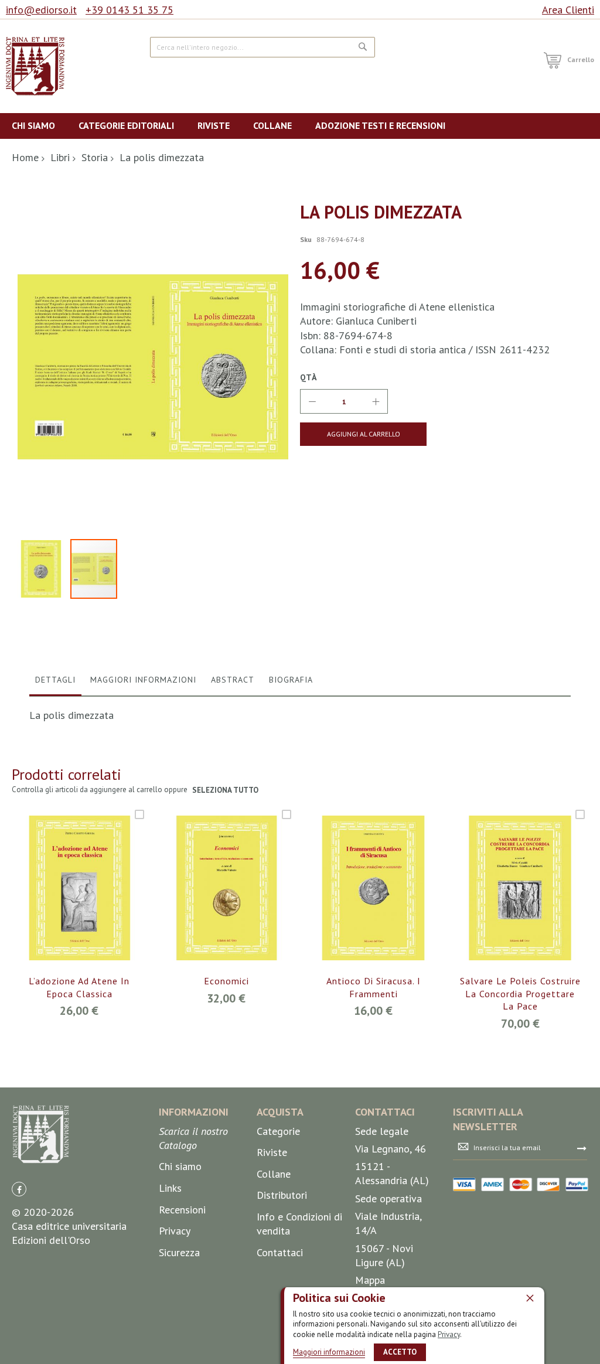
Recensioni (182, 1209)
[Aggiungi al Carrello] (65, 903)
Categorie (278, 1131)
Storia (94, 157)
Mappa (370, 1280)
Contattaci (280, 1252)
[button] (44, 569)
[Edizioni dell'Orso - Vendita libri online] (35, 66)
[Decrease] (312, 401)
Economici (226, 981)
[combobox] (262, 47)
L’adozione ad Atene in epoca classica (79, 987)
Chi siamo (180, 1166)
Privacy (449, 1334)
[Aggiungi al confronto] (93, 903)
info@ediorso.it (41, 9)
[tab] (55, 682)
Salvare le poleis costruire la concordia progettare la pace (520, 993)
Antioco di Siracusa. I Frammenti (373, 987)
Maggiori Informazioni (143, 679)
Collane (274, 1174)
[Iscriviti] (582, 1148)
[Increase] (375, 401)
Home (25, 157)
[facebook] (19, 1189)
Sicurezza (179, 1252)
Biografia (291, 679)
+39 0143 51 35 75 (129, 9)
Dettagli (55, 679)
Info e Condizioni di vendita (299, 1223)
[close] (529, 1298)
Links (170, 1188)
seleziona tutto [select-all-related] (225, 790)
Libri (60, 157)
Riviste (272, 1152)
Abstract (232, 679)
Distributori (282, 1195)
